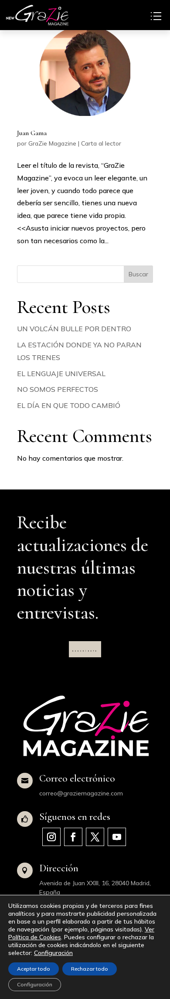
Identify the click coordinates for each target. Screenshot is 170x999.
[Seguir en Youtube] (117, 837)
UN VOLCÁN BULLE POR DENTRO (74, 328)
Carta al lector (101, 143)
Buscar (138, 274)
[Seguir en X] (95, 837)
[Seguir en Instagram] (51, 837)
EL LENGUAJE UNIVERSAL (61, 373)
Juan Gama (32, 133)
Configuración (53, 953)
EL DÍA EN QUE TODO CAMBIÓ (68, 405)
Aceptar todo (33, 968)
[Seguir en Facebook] (73, 837)
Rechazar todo (89, 968)
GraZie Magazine (52, 143)
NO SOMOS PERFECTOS (57, 389)
